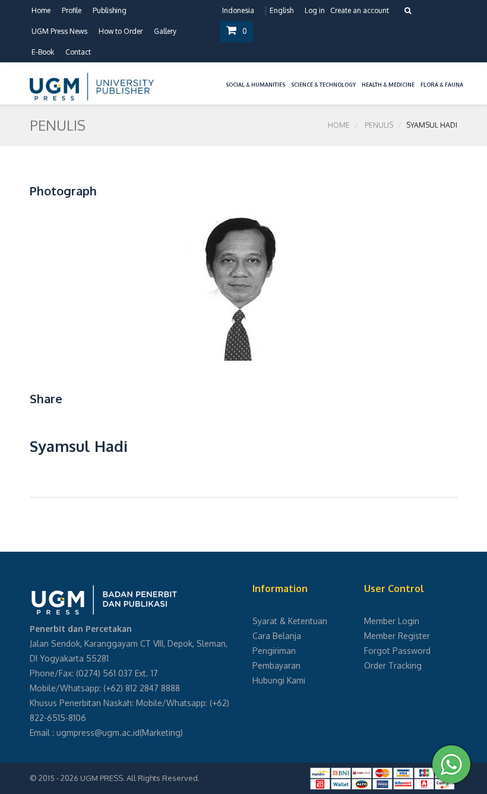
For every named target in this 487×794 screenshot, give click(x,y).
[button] (220, 77)
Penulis (379, 125)
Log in (315, 10)
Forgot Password (397, 651)
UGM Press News (59, 31)
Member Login (391, 621)
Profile (71, 10)
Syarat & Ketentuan (289, 621)
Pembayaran (276, 665)
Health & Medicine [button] (388, 84)
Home (40, 10)
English (281, 10)
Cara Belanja (276, 636)
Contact (78, 52)
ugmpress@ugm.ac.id (98, 732)
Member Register (397, 636)
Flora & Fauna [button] (441, 84)
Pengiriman (274, 651)
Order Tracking (393, 665)
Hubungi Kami (278, 680)
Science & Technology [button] (323, 84)
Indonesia (238, 10)
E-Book (42, 52)
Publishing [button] (110, 10)
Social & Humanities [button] (255, 84)
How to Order (121, 31)
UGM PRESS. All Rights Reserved (139, 778)
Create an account (359, 10)
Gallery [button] (165, 31)
